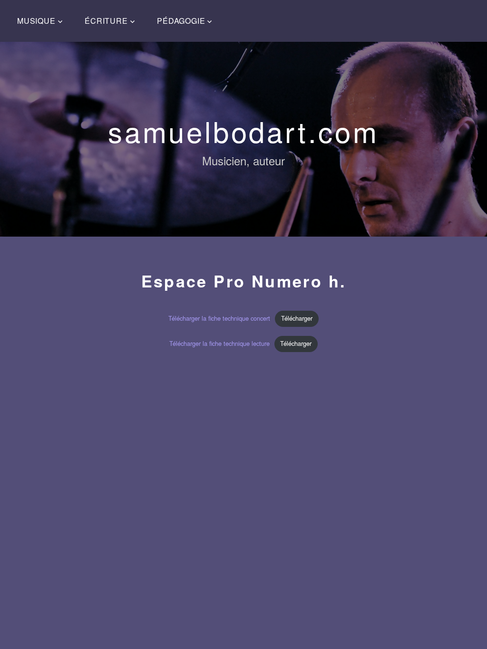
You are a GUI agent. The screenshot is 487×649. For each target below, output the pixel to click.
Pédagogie (181, 20)
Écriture (106, 20)
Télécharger (296, 318)
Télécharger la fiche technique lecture (219, 343)
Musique (36, 20)
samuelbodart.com (243, 130)
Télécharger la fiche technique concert (219, 318)
